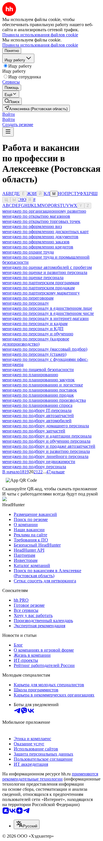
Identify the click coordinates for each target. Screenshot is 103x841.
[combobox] (26, 824)
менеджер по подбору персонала (34, 466)
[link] (12, 101)
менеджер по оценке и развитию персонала (44, 272)
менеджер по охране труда (28, 252)
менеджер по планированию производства (44, 400)
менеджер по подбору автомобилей (37, 420)
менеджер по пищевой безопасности (38, 369)
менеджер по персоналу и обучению (37, 333)
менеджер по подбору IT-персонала (37, 410)
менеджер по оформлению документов (40, 236)
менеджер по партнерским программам (40, 282)
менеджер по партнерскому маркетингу (41, 292)
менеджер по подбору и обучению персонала (46, 441)
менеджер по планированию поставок (39, 390)
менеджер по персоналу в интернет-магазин (45, 318)
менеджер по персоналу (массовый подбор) (44, 349)
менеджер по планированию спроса (37, 405)
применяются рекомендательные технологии (50, 776)
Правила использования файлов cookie (40, 45)
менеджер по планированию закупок (38, 379)
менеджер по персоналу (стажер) (34, 354)
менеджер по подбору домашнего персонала (45, 425)
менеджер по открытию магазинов (36, 216)
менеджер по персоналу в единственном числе (48, 313)
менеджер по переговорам (28, 298)
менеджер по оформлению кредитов (37, 246)
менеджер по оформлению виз (32, 226)
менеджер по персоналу (25, 303)
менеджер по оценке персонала (33, 277)
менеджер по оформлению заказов (36, 241)
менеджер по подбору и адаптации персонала (47, 436)
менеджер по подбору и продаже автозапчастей (48, 446)
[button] (8, 114)
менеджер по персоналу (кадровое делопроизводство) (35, 341)
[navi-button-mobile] (8, 132)
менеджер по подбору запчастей (33, 430)
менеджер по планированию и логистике (42, 384)
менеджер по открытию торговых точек (41, 221)
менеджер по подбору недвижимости (38, 461)
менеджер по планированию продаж (38, 395)
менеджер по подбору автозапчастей (38, 415)
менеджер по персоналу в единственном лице (47, 308)
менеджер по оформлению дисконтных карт (45, 231)
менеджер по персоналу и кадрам (35, 323)
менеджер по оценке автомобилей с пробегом (47, 267)
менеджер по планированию (30, 374)
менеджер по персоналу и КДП (33, 328)
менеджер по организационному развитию (44, 211)
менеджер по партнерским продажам (38, 287)
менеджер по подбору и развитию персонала (46, 451)
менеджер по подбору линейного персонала (45, 456)
